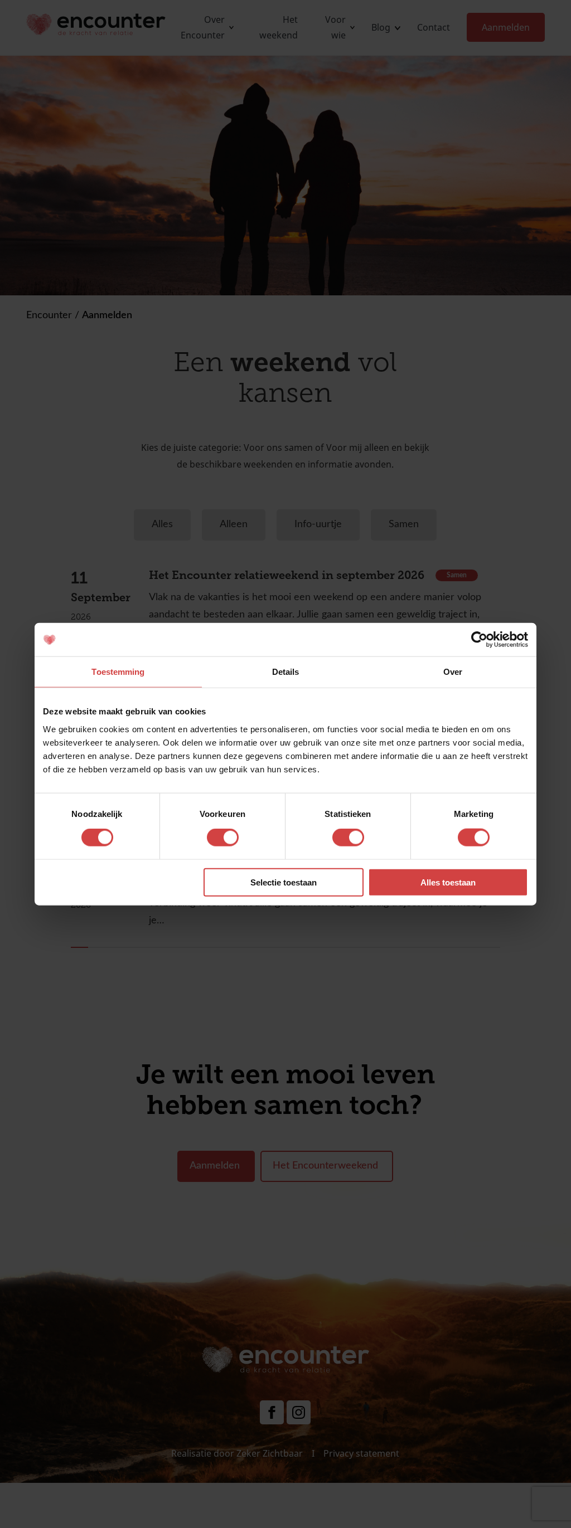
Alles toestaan (448, 882)
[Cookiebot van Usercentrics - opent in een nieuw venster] (479, 639)
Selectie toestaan (283, 882)
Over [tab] (452, 672)
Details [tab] (285, 672)
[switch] (223, 837)
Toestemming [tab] (117, 672)
